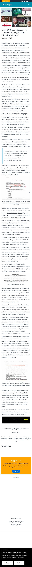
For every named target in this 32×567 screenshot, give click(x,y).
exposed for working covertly (15, 213)
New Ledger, (11, 240)
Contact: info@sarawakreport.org (16, 521)
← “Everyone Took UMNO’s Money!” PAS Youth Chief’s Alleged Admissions (16, 429)
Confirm (19, 563)
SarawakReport (7, 4)
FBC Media (7, 215)
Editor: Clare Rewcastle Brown (16, 522)
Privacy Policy (16, 526)
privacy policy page (16, 555)
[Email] (29, 1)
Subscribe (26, 419)
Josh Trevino (13, 211)
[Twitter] (24, 1)
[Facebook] (22, 1)
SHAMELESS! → (16, 432)
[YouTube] (27, 1)
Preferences (7, 563)
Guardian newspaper (11, 117)
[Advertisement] (16, 497)
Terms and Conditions (16, 524)
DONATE (5, 1)
